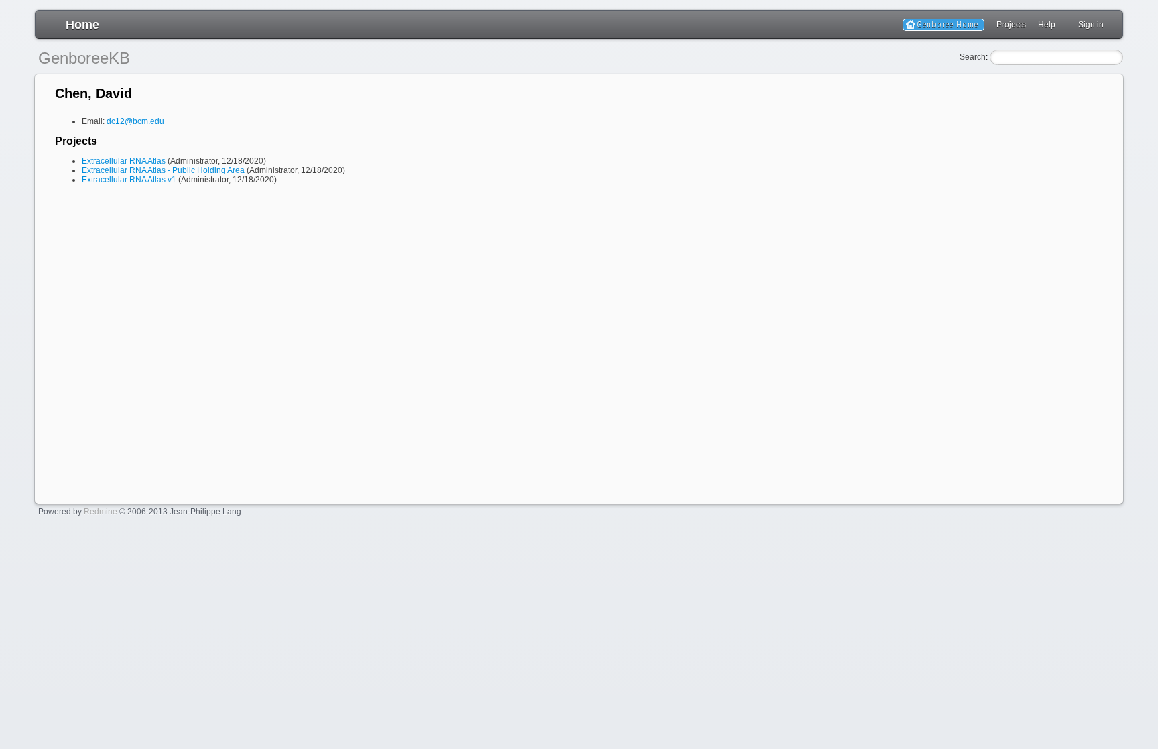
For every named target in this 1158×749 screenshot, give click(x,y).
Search (973, 57)
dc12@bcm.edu (135, 121)
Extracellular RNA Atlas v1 (129, 179)
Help (1046, 25)
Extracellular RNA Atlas (124, 161)
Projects (1011, 25)
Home (82, 25)
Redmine (100, 511)
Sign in (1091, 25)
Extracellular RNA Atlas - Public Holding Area (163, 170)
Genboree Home (947, 25)
